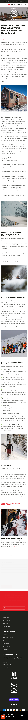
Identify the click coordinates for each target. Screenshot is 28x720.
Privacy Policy (6, 649)
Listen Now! (15, 546)
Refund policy (6, 623)
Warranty (5, 634)
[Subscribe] (23, 607)
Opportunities (6, 617)
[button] (2, 4)
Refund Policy (6, 643)
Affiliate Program (6, 626)
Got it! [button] (21, 715)
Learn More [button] (5, 717)
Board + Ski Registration (8, 637)
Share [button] (3, 39)
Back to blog (14, 555)
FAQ (3, 640)
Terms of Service (6, 620)
